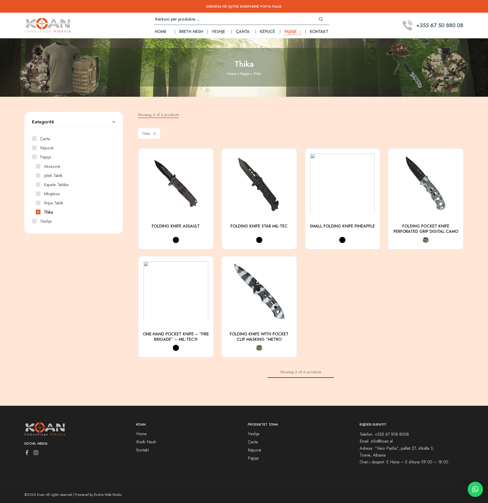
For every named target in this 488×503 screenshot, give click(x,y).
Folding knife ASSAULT (176, 226)
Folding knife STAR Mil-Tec (259, 226)
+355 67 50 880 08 (439, 25)
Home (160, 32)
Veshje (218, 32)
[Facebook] (27, 453)
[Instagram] (36, 454)
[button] (475, 489)
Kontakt (319, 32)
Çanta (243, 32)
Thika (146, 133)
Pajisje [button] (290, 32)
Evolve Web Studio (108, 494)
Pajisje (244, 73)
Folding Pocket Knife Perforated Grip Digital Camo (425, 228)
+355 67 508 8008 (392, 434)
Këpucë (267, 32)
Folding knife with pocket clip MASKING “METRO (259, 336)
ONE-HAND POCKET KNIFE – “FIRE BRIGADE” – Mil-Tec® (176, 336)
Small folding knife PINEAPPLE (342, 226)
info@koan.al (382, 441)
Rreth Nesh (191, 32)
